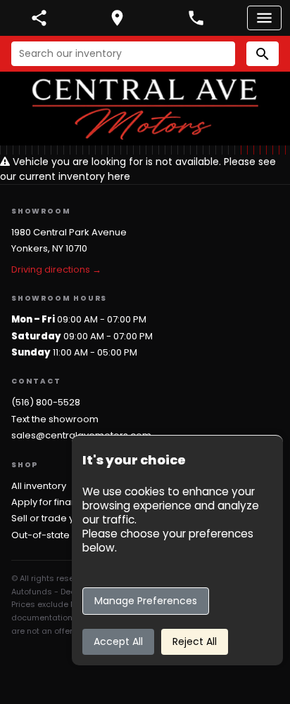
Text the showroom (55, 419)
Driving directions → (56, 269)
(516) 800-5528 (45, 402)
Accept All (118, 641)
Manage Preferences (145, 601)
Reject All (194, 641)
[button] (262, 53)
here (119, 176)
